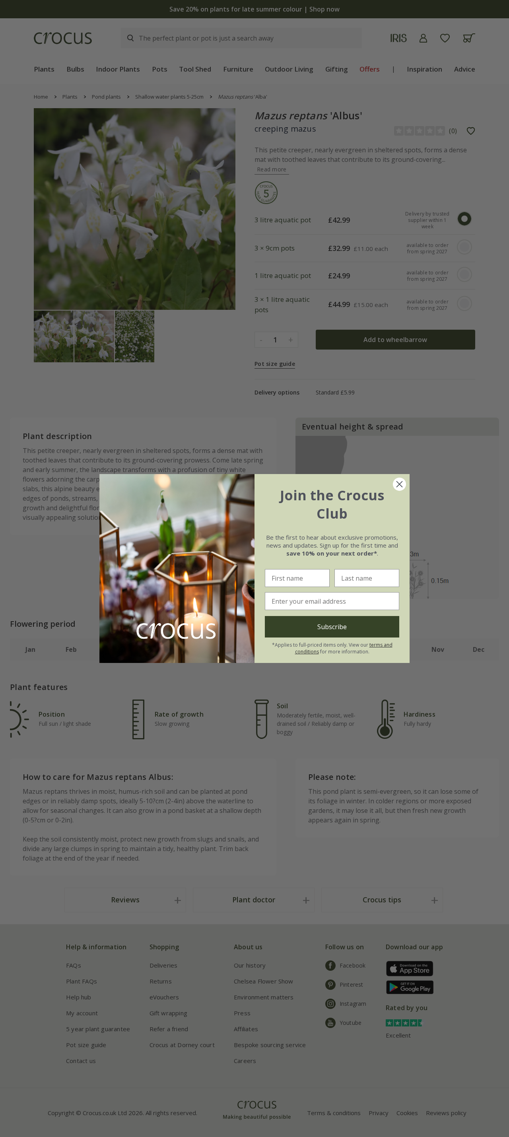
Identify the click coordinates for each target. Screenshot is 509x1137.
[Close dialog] (399, 484)
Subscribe (332, 626)
